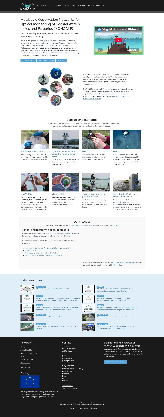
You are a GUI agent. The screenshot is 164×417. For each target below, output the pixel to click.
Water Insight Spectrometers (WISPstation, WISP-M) (43, 255)
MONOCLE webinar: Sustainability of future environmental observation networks (114, 299)
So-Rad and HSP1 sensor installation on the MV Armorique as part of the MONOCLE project (115, 327)
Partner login (25, 367)
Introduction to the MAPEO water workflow (52, 289)
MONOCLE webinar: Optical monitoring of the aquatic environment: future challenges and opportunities (118, 309)
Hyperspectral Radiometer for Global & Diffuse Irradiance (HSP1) (65, 154)
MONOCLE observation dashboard (121, 263)
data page (114, 225)
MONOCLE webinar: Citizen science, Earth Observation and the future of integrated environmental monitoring (57, 309)
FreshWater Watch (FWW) (32, 151)
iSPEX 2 (85, 151)
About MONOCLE (43, 5)
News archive (98, 5)
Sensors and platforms (60, 5)
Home (22, 347)
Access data (61, 60)
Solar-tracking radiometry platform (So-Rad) (40, 253)
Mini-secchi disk (58, 194)
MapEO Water (27, 194)
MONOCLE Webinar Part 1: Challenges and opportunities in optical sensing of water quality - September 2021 (58, 299)
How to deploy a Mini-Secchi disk (49, 317)
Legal (72, 408)
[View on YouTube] (27, 289)
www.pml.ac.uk (67, 386)
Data (73, 5)
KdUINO (116, 151)
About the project (28, 60)
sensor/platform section (79, 225)
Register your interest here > (115, 362)
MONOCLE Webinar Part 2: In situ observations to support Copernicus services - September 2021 (116, 290)
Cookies (94, 408)
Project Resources (84, 5)
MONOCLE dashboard (62, 234)
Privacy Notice (83, 408)
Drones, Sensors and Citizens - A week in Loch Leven (117, 317)
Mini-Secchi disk (30, 251)
